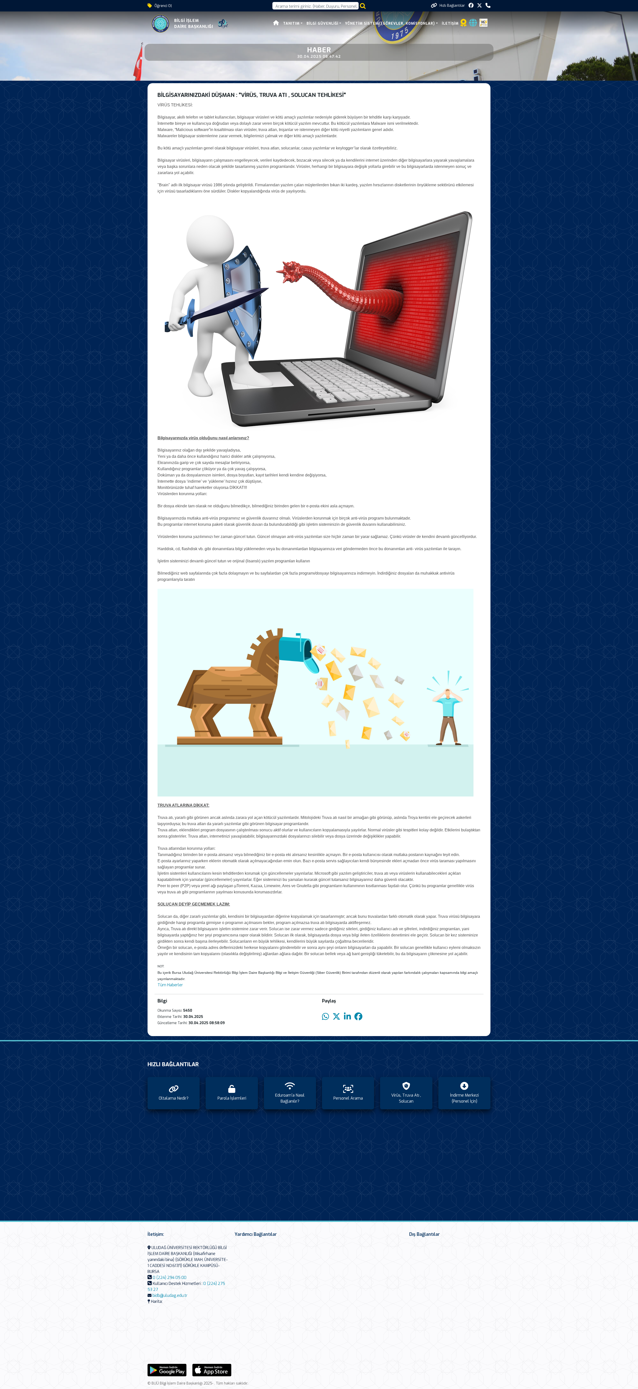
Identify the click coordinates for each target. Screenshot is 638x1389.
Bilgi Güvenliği (322, 23)
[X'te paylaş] (336, 1016)
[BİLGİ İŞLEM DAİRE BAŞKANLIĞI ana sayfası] (160, 24)
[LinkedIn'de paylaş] (347, 1016)
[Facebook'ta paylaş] (358, 1016)
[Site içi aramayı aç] (363, 6)
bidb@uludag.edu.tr (170, 1295)
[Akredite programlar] (464, 24)
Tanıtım (291, 23)
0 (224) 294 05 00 (169, 1277)
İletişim (450, 23)
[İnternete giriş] (473, 24)
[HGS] (483, 22)
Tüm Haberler (170, 985)
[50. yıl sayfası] (223, 23)
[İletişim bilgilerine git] (487, 5)
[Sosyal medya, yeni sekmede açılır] (471, 5)
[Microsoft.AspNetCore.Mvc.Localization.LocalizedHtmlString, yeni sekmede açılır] (167, 1369)
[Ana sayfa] (276, 23)
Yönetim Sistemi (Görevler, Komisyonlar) (390, 23)
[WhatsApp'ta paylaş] (325, 1016)
